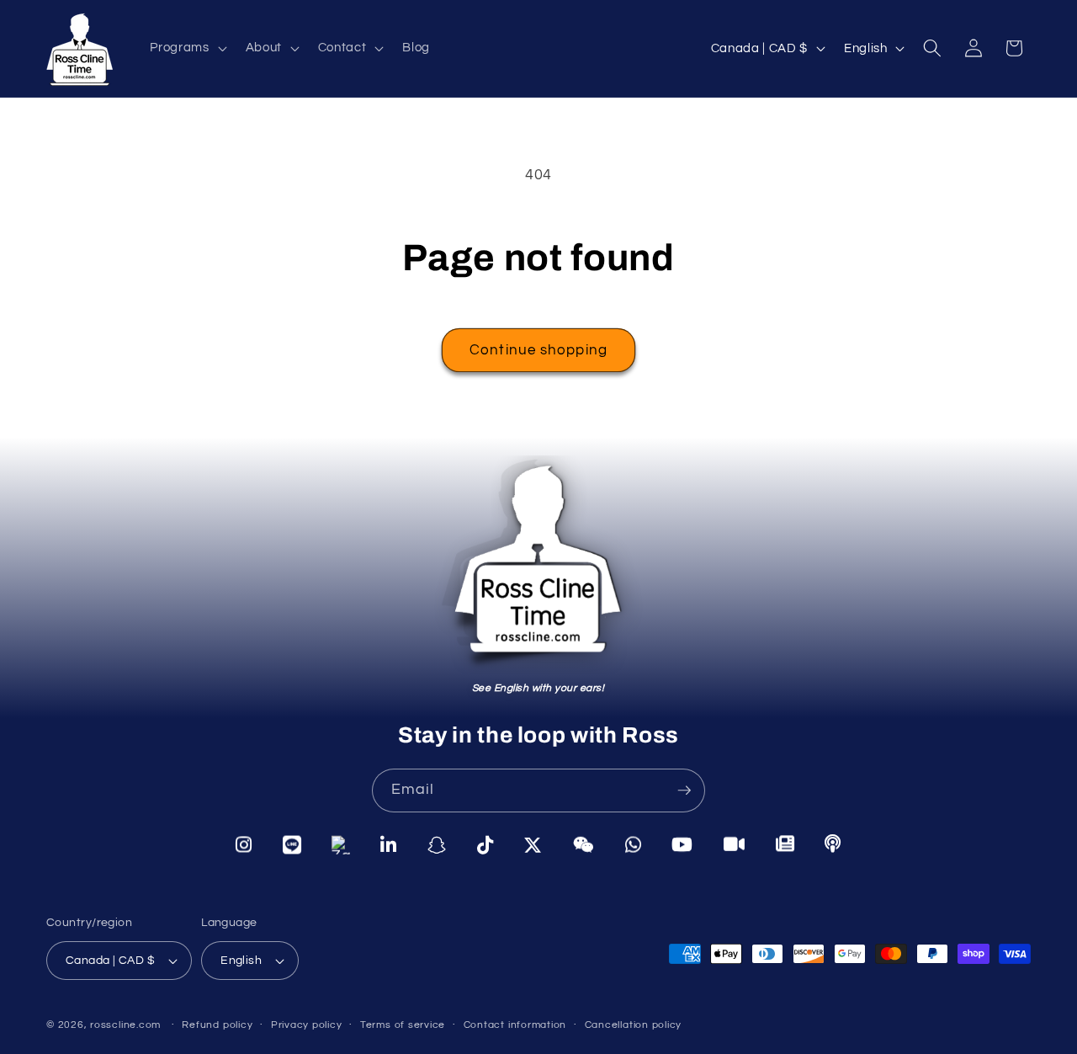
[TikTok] (485, 845)
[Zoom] (734, 844)
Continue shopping (538, 350)
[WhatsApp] (633, 845)
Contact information (515, 1024)
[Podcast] (833, 843)
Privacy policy (306, 1024)
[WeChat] (584, 845)
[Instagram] (244, 843)
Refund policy (217, 1024)
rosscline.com (125, 1024)
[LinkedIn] (388, 844)
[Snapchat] (437, 844)
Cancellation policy (633, 1024)
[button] (186, 48)
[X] (533, 845)
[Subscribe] (684, 790)
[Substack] (785, 844)
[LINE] (292, 843)
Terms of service (402, 1024)
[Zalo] (341, 844)
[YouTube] (682, 844)
